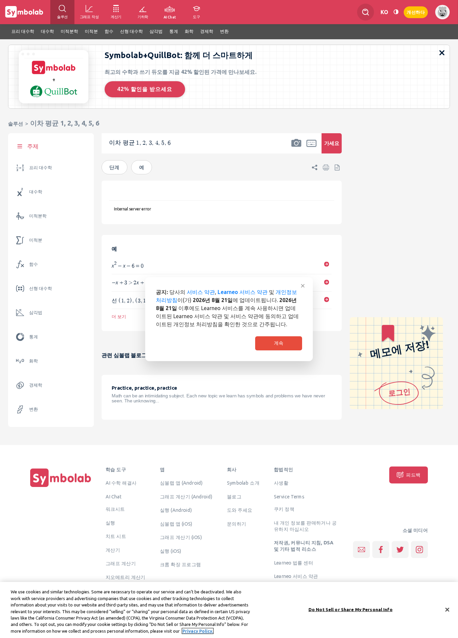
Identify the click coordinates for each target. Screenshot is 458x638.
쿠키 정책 (284, 509)
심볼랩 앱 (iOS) (176, 523)
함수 (33, 264)
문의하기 (236, 523)
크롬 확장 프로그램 (180, 564)
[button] (296, 148)
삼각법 (35, 312)
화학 (33, 360)
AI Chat (114, 496)
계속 (278, 343)
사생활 (281, 483)
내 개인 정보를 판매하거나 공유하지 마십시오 (305, 526)
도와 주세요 (239, 510)
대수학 (35, 191)
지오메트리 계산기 (126, 577)
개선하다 (416, 11)
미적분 (35, 240)
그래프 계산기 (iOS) (181, 537)
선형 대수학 (40, 288)
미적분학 (38, 215)
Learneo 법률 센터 (293, 562)
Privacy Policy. (197, 631)
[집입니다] (60, 487)
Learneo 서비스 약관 (243, 292)
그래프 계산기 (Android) (186, 496)
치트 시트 (116, 536)
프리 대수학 (40, 167)
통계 (33, 336)
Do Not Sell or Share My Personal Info (350, 609)
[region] (229, 610)
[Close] (447, 609)
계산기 (113, 550)
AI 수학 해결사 (121, 483)
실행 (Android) (176, 510)
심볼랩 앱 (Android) (181, 483)
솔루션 (15, 124)
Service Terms (289, 496)
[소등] (396, 12)
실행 (110, 523)
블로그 (234, 496)
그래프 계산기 (121, 563)
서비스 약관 (201, 292)
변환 (33, 409)
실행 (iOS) (170, 550)
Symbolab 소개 (243, 483)
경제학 (35, 385)
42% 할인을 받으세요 (144, 89)
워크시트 (115, 509)
